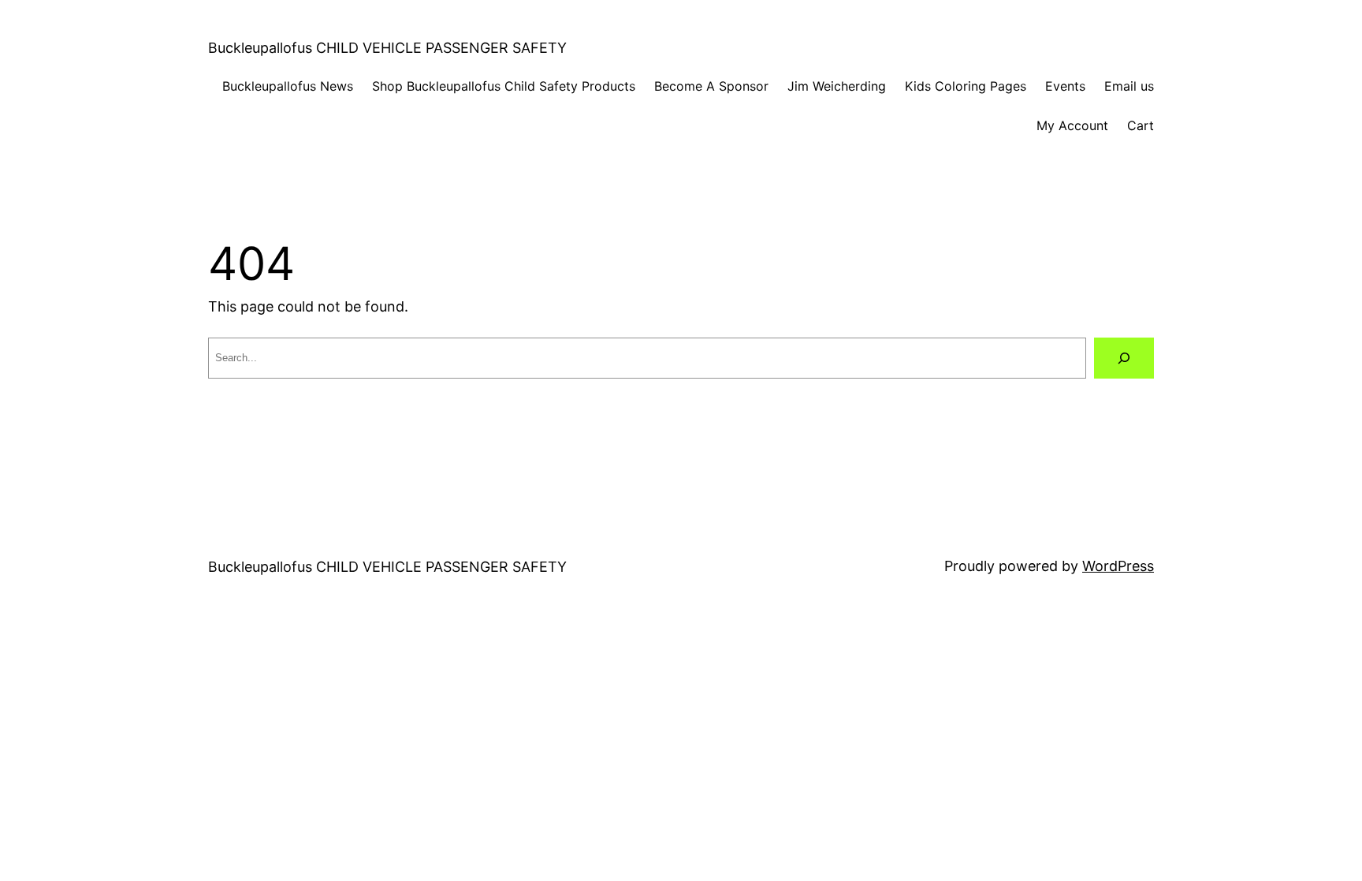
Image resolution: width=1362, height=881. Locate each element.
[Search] (1124, 358)
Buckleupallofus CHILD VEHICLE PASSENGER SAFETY (387, 47)
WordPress (1118, 566)
